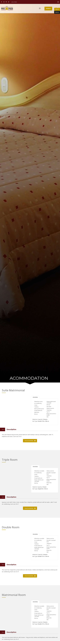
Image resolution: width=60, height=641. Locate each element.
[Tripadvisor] (6, 2)
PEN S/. (56, 12)
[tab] (35, 397)
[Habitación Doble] (15, 541)
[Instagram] (4, 2)
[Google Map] (8, 2)
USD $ (56, 9)
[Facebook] (1, 2)
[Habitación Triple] (15, 474)
